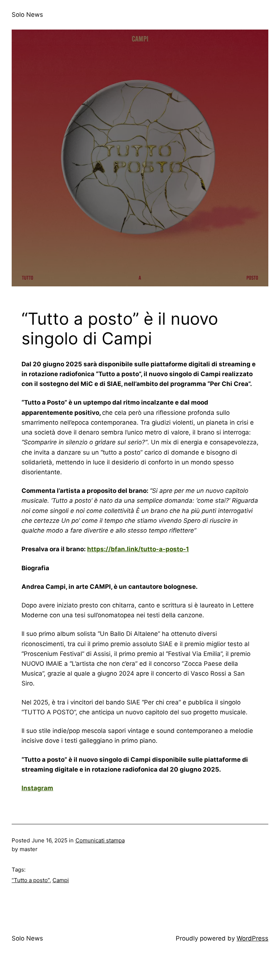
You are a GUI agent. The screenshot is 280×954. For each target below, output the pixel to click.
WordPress (252, 938)
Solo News (27, 14)
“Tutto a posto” (31, 880)
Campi (60, 880)
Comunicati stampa (100, 840)
